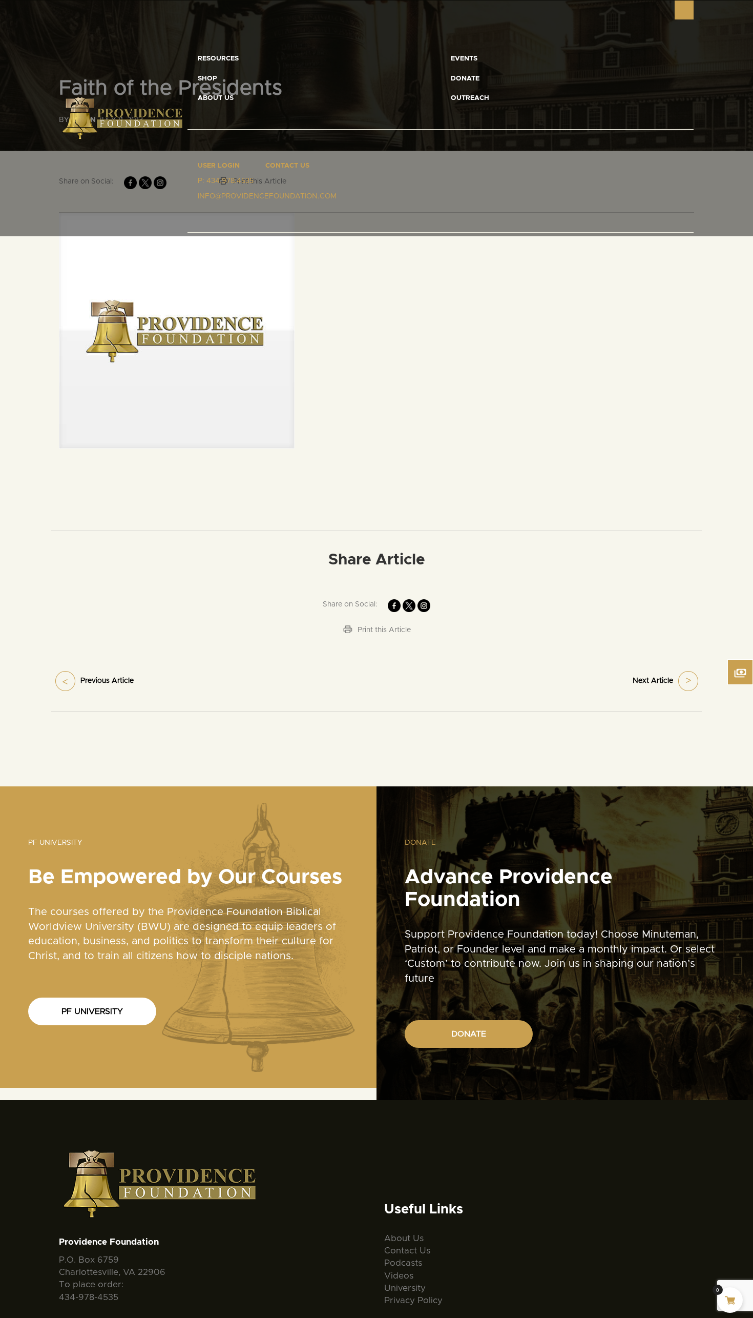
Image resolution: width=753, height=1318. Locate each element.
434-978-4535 (88, 1297)
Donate (465, 78)
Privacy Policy (413, 1300)
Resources (218, 58)
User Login (219, 166)
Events (464, 58)
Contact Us (287, 166)
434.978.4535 (230, 181)
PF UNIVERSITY (92, 1011)
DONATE (468, 1034)
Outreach (470, 98)
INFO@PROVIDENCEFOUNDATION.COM (267, 196)
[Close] (684, 10)
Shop (207, 78)
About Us (216, 98)
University (405, 1288)
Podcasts (403, 1263)
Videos (398, 1275)
